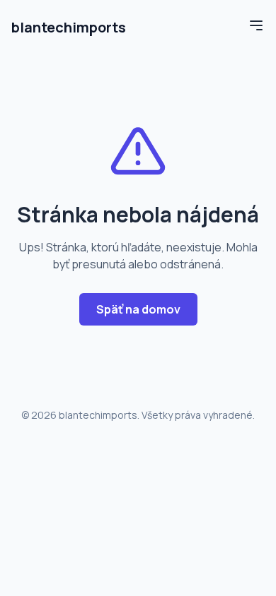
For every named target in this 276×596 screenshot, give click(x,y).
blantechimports (68, 27)
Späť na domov (138, 309)
